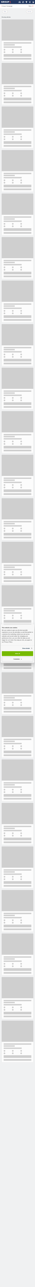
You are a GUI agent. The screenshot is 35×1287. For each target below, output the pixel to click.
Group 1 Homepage (7, 6)
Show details (26, 648)
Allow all (17, 653)
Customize (17, 659)
